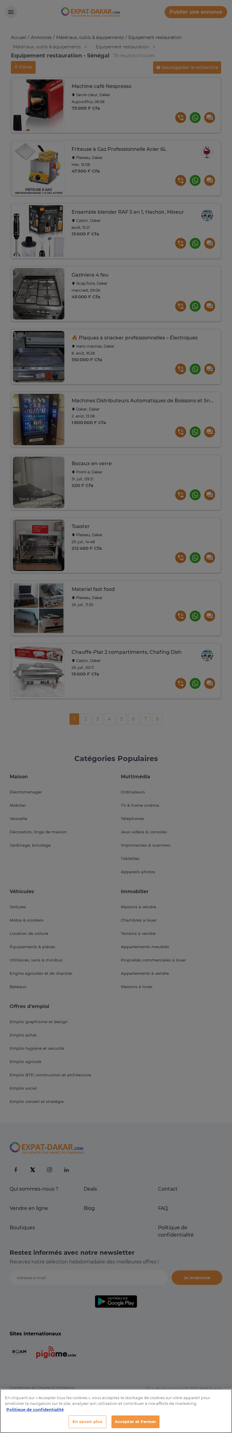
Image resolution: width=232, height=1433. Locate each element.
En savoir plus (87, 1421)
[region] (116, 1411)
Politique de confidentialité (35, 1409)
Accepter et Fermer (135, 1421)
